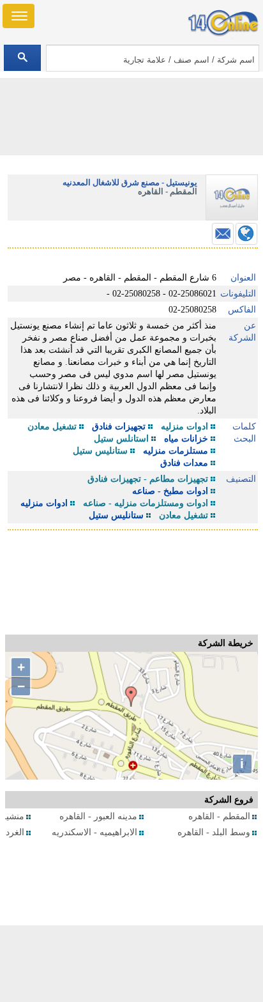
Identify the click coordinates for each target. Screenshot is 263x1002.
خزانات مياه (186, 438)
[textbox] (152, 58)
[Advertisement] (131, 964)
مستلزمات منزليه (175, 451)
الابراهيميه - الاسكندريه (94, 832)
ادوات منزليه (184, 426)
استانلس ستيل (121, 438)
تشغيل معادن (52, 426)
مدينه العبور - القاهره (98, 816)
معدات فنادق (184, 463)
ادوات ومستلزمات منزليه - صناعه (145, 503)
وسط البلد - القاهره (213, 832)
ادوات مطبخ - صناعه (170, 491)
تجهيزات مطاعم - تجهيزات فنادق (147, 479)
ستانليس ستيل (100, 451)
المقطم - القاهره (219, 816)
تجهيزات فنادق (119, 426)
